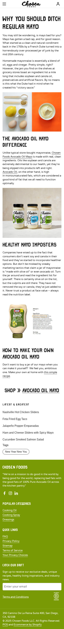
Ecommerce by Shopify (28, 624)
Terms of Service (13, 550)
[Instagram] (10, 493)
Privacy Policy (11, 541)
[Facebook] (5, 493)
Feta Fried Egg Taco (15, 419)
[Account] (58, 4)
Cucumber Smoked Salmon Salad (23, 439)
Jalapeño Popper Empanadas (21, 425)
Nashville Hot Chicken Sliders (21, 412)
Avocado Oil (10, 171)
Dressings (8, 519)
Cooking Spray (11, 514)
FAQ (5, 536)
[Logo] (31, 4)
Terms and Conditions (16, 596)
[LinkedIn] (16, 493)
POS (5, 624)
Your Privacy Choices (15, 555)
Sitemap (7, 545)
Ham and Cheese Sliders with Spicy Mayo (28, 432)
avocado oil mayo (40, 390)
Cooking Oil (10, 510)
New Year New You (16, 451)
